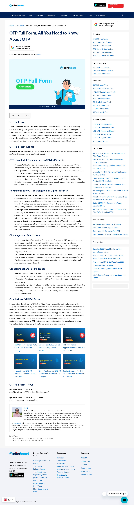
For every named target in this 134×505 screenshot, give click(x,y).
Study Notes (62, 463)
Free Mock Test (114, 6)
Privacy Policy (86, 471)
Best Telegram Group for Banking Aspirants (110, 234)
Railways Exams (39, 469)
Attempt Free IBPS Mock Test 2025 (106, 258)
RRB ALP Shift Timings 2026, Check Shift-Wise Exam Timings (25, 348)
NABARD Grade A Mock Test (104, 92)
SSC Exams (37, 466)
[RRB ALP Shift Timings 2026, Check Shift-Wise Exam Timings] (25, 335)
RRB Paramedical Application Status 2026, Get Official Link (74, 348)
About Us (84, 458)
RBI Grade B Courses (101, 68)
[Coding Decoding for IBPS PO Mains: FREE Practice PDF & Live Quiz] (74, 361)
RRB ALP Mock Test (100, 112)
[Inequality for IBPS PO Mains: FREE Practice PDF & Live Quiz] (25, 361)
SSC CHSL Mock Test (101, 105)
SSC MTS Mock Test (100, 109)
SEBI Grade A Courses (101, 73)
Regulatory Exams (40, 475)
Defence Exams (39, 483)
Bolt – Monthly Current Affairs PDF (106, 231)
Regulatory (51, 15)
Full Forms (20, 26)
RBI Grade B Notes (100, 141)
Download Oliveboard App (103, 265)
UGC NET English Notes (102, 138)
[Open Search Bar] (122, 15)
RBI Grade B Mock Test (102, 102)
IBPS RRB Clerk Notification (103, 56)
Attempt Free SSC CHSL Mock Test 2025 (108, 262)
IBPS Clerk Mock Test (101, 98)
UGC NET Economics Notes (103, 128)
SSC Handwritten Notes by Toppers (107, 224)
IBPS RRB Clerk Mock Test (103, 88)
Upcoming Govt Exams (66, 469)
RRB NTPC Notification (102, 45)
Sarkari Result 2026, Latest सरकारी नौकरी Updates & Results (49, 348)
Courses (60, 458)
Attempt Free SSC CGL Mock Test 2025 (108, 255)
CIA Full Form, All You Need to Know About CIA (27, 440)
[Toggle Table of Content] (26, 115)
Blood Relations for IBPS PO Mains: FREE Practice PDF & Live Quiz (50, 374)
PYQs (90, 15)
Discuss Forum (63, 478)
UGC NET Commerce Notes (103, 131)
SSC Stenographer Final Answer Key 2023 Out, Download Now (32, 438)
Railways (39, 15)
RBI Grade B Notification (102, 42)
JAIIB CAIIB (63, 15)
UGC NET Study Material (102, 124)
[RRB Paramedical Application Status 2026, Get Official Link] (74, 335)
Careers (84, 464)
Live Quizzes (101, 15)
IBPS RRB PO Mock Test (102, 95)
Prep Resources (77, 15)
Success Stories (63, 472)
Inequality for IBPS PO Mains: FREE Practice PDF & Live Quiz (24, 374)
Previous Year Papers (65, 466)
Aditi (39, 54)
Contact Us (85, 461)
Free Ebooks (62, 475)
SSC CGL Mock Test (100, 85)
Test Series (61, 461)
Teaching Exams (39, 472)
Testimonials (86, 468)
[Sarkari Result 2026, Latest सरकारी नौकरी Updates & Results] (50, 335)
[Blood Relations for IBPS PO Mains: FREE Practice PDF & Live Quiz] (50, 361)
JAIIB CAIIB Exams (40, 477)
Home (11, 26)
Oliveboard (17, 423)
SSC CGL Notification (101, 39)
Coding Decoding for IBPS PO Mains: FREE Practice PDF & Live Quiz (74, 374)
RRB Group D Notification (103, 49)
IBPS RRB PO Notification (102, 52)
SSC (30, 15)
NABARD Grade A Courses (103, 71)
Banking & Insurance (17, 15)
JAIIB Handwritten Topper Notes (105, 228)
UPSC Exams (38, 486)
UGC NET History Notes (102, 134)
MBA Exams (38, 480)
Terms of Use (86, 475)
